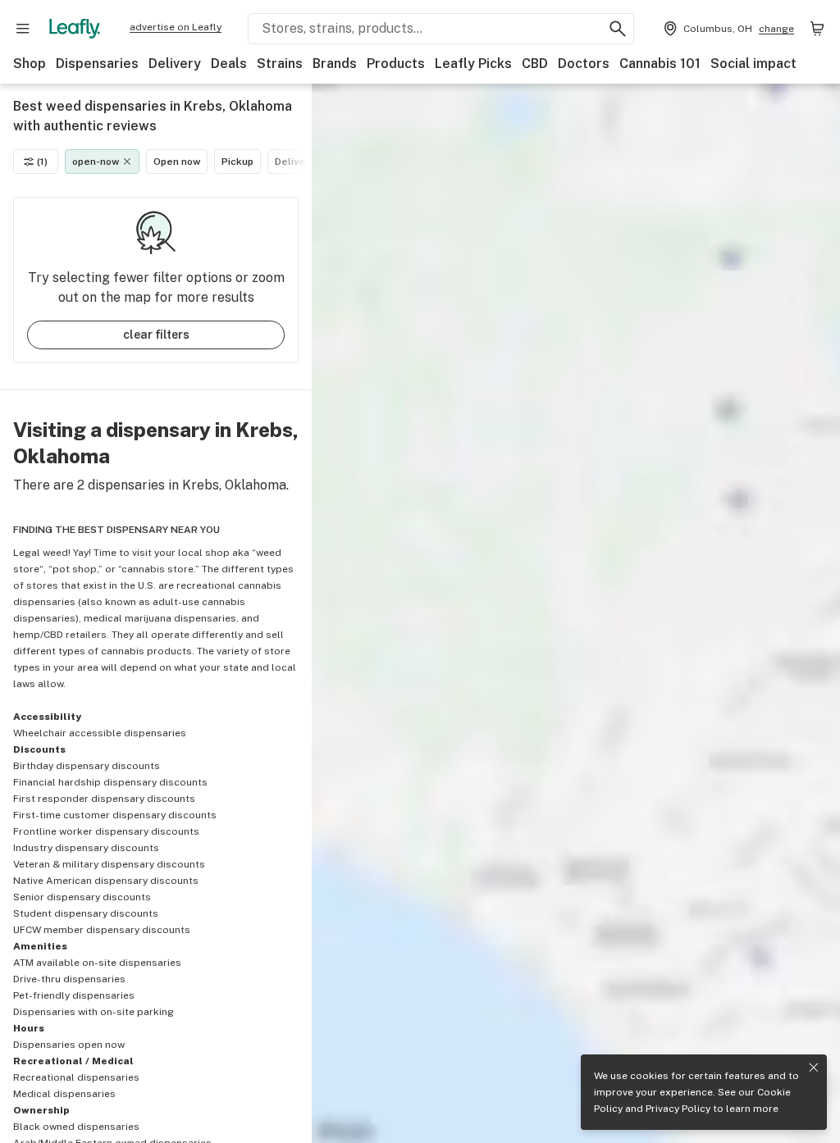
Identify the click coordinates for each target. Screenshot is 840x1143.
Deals (229, 63)
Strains (280, 63)
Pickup (237, 161)
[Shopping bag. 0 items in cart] (817, 29)
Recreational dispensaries (76, 1077)
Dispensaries (97, 63)
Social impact (753, 63)
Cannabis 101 (660, 63)
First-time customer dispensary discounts (115, 815)
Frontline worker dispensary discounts (106, 831)
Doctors (583, 63)
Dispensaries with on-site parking (93, 1012)
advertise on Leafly (175, 27)
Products (396, 63)
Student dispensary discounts (85, 913)
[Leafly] (74, 29)
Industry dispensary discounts (86, 848)
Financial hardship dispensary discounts (110, 782)
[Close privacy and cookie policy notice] (813, 1067)
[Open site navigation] (23, 29)
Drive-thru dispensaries (69, 979)
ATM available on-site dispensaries (97, 962)
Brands (335, 63)
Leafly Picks (473, 63)
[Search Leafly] (617, 28)
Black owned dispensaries (76, 1126)
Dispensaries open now (69, 1044)
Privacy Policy (678, 1108)
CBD (535, 63)
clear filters (156, 334)
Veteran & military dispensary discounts (109, 864)
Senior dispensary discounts (82, 897)
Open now (176, 161)
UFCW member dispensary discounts (101, 930)
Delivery (174, 63)
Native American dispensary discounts (106, 880)
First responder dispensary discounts (104, 798)
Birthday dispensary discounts (86, 766)
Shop (29, 63)
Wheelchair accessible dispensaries (99, 733)
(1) (42, 161)
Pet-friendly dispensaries (74, 995)
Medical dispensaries (64, 1094)
